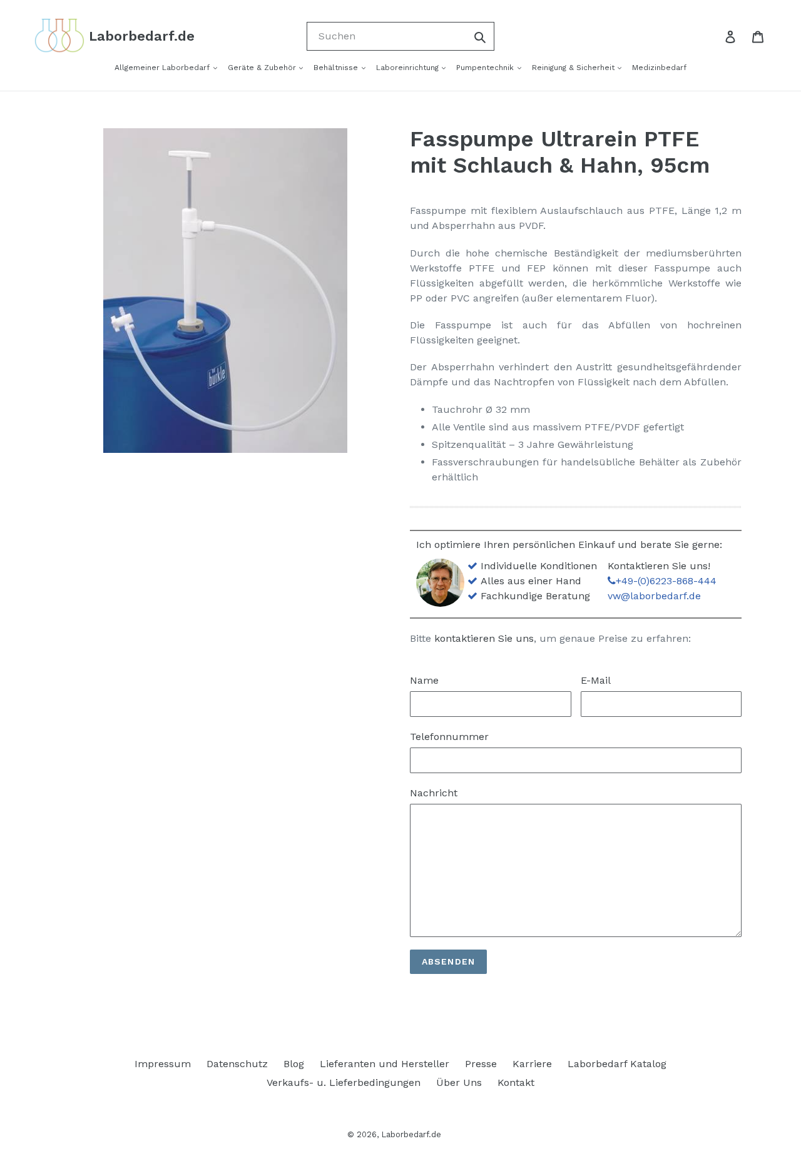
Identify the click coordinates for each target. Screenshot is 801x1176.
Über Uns (459, 1082)
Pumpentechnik (486, 67)
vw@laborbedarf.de (654, 596)
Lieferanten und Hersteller (384, 1064)
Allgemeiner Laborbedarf (163, 67)
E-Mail (596, 680)
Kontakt (515, 1082)
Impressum (163, 1064)
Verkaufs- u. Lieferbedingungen (344, 1082)
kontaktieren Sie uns (484, 638)
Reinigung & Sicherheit (574, 67)
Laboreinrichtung (408, 67)
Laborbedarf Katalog (617, 1064)
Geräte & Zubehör (263, 67)
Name (424, 680)
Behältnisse (337, 67)
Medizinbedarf (659, 67)
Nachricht (433, 793)
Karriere (532, 1064)
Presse (481, 1064)
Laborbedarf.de (411, 1134)
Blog (293, 1064)
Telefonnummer (449, 737)
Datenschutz (237, 1064)
